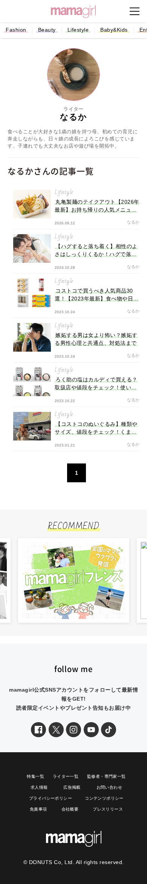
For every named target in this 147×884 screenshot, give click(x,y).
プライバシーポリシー (50, 798)
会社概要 (70, 809)
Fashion (16, 30)
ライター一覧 (65, 776)
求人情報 (39, 787)
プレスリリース (108, 809)
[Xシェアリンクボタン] (56, 729)
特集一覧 (35, 776)
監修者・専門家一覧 (106, 776)
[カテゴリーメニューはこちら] (134, 11)
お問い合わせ (109, 787)
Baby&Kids (114, 30)
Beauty (47, 30)
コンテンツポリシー (104, 798)
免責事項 (38, 809)
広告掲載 (72, 787)
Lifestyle (78, 30)
